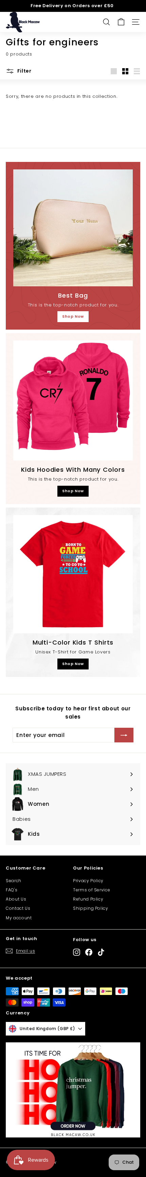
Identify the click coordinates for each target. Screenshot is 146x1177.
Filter (24, 70)
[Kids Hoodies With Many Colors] (73, 401)
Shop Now (73, 316)
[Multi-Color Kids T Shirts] (73, 574)
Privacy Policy (88, 881)
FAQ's (11, 890)
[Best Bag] (73, 227)
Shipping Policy (90, 908)
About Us (16, 899)
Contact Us (18, 908)
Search (13, 881)
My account (19, 918)
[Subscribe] (123, 735)
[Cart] (121, 22)
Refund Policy (88, 899)
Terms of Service (91, 890)
